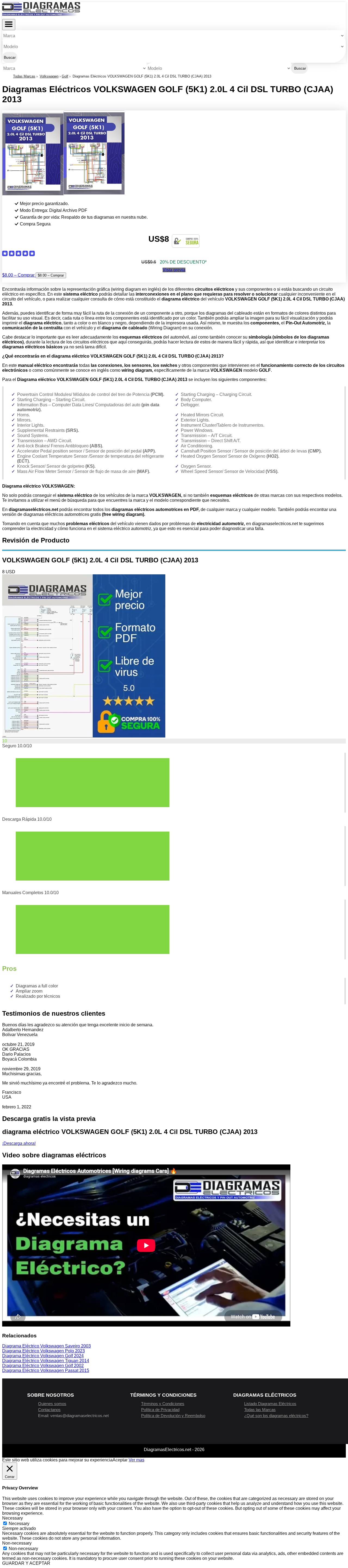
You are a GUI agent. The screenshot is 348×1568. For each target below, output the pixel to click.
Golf (65, 76)
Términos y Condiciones (162, 1403)
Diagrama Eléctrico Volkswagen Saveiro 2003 (46, 1346)
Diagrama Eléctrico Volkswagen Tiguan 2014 (45, 1360)
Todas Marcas (24, 76)
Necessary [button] (12, 1518)
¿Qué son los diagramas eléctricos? (276, 1415)
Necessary (19, 1523)
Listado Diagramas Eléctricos (270, 1403)
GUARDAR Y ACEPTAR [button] (26, 1563)
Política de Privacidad (160, 1409)
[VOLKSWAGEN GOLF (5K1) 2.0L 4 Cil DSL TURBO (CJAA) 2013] (83, 736)
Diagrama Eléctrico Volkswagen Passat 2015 (45, 1370)
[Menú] (8, 24)
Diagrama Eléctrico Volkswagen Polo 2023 (43, 1351)
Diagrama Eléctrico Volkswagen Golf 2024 (43, 1355)
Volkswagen (49, 76)
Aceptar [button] (120, 1460)
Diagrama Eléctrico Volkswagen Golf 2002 (43, 1365)
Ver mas (136, 1460)
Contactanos (49, 1409)
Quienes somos (52, 1403)
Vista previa (174, 270)
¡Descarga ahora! (19, 1143)
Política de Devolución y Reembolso (173, 1415)
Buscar (10, 57)
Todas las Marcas (260, 1409)
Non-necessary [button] (17, 1543)
